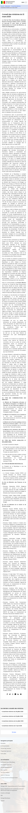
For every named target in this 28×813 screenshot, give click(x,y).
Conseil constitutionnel (6, 767)
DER (2, 795)
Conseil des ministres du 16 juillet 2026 (12, 716)
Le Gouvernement (5, 745)
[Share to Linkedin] (18, 694)
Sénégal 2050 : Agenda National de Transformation (13, 786)
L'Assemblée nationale (6, 764)
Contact (2, 800)
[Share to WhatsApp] (13, 694)
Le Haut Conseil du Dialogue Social (9, 777)
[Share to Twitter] (10, 694)
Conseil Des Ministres (16, 6)
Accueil (2, 6)
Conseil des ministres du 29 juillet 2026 (12, 711)
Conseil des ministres (6, 748)
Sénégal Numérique (5, 798)
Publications (7, 6)
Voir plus (14, 732)
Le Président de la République (8, 762)
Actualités (3, 743)
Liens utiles (3, 753)
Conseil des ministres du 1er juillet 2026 (12, 721)
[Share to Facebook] (7, 694)
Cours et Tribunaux (5, 775)
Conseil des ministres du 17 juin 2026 (12, 726)
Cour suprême (4, 770)
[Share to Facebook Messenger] (15, 694)
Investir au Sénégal (5, 793)
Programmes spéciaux (6, 751)
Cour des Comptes (5, 772)
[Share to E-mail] (21, 694)
